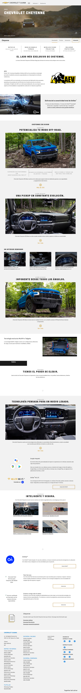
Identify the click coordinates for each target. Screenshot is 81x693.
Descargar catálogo (28, 620)
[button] (76, 33)
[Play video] (25, 508)
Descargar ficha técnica (28, 622)
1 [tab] (42, 390)
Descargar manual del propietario (31, 624)
